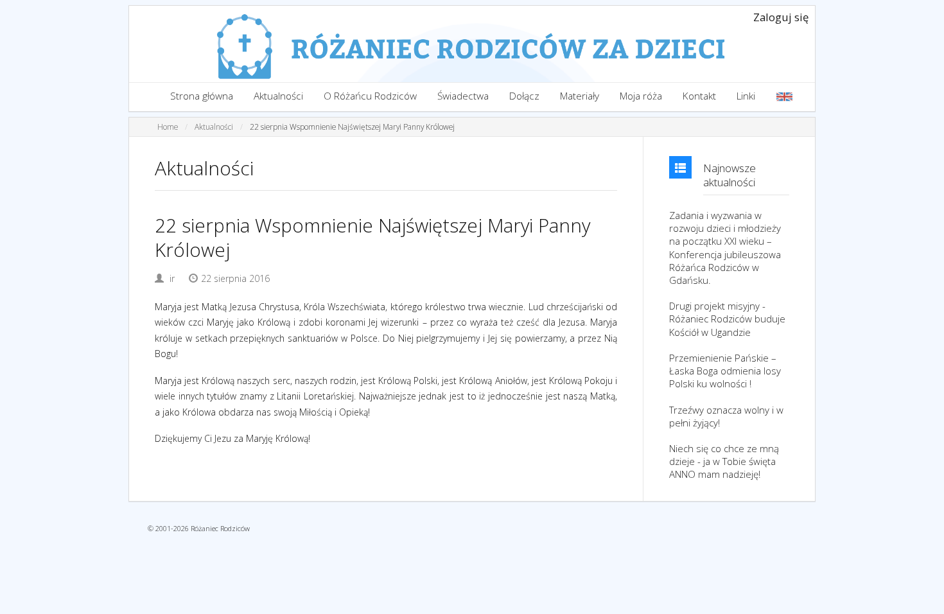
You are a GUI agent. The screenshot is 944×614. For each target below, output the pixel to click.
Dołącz (524, 96)
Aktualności (278, 96)
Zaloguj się (781, 17)
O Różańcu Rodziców (370, 96)
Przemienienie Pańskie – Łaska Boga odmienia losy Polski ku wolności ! (725, 370)
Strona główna (201, 96)
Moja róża (641, 96)
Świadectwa (463, 96)
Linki (746, 96)
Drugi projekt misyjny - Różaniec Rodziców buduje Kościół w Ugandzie (727, 318)
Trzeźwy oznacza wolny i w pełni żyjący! (726, 416)
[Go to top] (922, 601)
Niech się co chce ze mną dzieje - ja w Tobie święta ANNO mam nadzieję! (724, 461)
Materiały (579, 96)
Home (167, 126)
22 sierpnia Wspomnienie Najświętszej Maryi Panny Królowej (352, 126)
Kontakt (699, 96)
